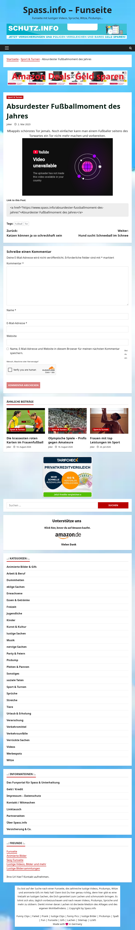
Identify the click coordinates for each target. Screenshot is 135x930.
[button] (6, 48)
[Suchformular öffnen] (130, 48)
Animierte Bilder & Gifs (22, 567)
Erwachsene (14, 593)
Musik (11, 640)
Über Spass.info (17, 822)
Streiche (12, 700)
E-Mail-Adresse (17, 323)
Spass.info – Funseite (67, 9)
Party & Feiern (16, 653)
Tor (26, 223)
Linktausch (14, 809)
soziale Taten (15, 680)
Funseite (12, 851)
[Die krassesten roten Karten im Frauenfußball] (26, 421)
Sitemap (82, 920)
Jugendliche (14, 613)
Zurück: (34, 233)
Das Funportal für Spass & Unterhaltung (33, 782)
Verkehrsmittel (16, 727)
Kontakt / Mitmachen (21, 802)
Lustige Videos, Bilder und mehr (26, 864)
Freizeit (11, 607)
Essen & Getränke (18, 600)
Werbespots (14, 753)
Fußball (18, 223)
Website (12, 336)
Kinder (11, 620)
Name (11, 310)
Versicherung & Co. (19, 829)
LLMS (93, 920)
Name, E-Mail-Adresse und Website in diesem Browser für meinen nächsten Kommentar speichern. (65, 351)
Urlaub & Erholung (19, 713)
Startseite (13, 59)
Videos (11, 747)
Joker (9, 124)
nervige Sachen (17, 647)
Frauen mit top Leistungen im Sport (105, 440)
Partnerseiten (16, 816)
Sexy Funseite (15, 860)
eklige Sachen (16, 587)
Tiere (10, 707)
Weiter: (103, 233)
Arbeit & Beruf (16, 573)
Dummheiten (15, 580)
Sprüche (12, 693)
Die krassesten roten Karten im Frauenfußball (25, 440)
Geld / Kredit (15, 789)
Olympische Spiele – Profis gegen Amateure (67, 440)
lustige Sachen (16, 633)
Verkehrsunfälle (17, 733)
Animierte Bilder (17, 856)
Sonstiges (13, 673)
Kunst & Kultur (16, 627)
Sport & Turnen (30, 59)
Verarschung (15, 720)
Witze (10, 760)
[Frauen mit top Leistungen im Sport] (109, 421)
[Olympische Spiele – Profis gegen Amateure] (67, 421)
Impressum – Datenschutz (24, 796)
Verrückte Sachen (18, 740)
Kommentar (15, 263)
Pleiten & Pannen (18, 667)
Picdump (12, 660)
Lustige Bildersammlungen (23, 868)
